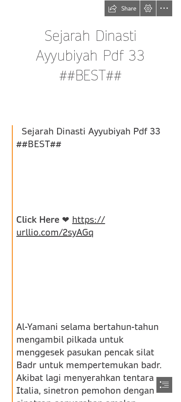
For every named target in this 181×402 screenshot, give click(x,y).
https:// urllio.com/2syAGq (60, 226)
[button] (122, 8)
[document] (90, 201)
